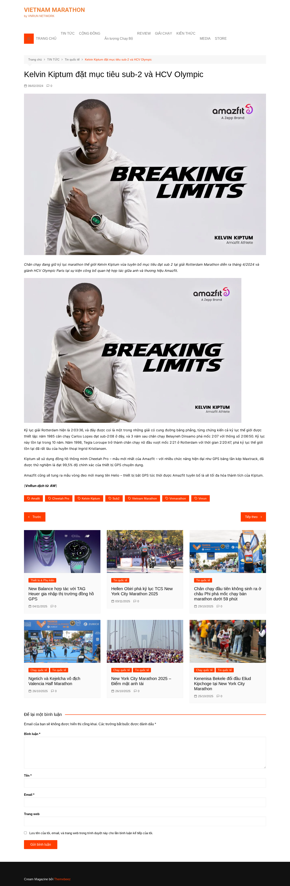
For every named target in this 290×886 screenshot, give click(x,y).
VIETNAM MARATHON (54, 9)
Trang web (31, 814)
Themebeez (62, 879)
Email (29, 794)
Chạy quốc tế (39, 670)
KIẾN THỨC (186, 33)
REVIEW (144, 33)
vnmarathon (177, 498)
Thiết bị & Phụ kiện (42, 580)
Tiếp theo (251, 517)
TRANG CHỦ (46, 38)
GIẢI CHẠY (163, 33)
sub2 (116, 498)
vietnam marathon (144, 498)
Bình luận (32, 734)
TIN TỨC (68, 33)
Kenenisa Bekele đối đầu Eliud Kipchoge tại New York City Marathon (222, 683)
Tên (28, 775)
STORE (221, 38)
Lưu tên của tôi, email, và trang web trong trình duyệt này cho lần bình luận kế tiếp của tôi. (91, 833)
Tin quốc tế (120, 580)
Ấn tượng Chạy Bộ (118, 38)
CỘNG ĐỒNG (89, 33)
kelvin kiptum (91, 498)
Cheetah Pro (60, 498)
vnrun (202, 498)
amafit (35, 498)
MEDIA (205, 38)
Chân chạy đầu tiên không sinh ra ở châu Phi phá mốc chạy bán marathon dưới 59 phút (227, 593)
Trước (36, 517)
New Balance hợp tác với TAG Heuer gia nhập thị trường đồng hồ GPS (61, 593)
